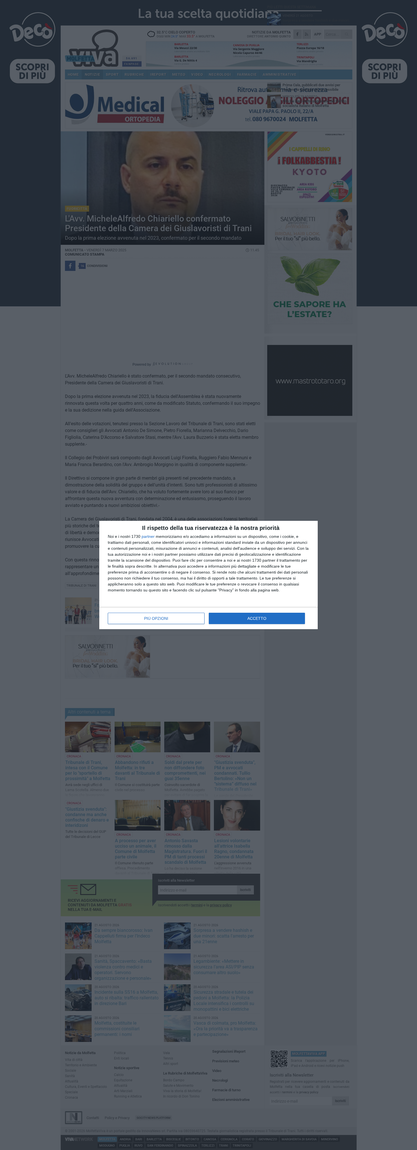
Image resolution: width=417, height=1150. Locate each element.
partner (148, 536)
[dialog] (208, 575)
